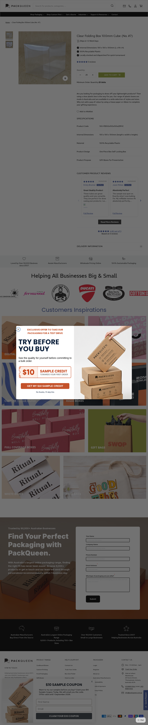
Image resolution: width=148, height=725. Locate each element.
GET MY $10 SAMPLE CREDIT (45, 386)
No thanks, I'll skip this (45, 392)
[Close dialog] (18, 329)
